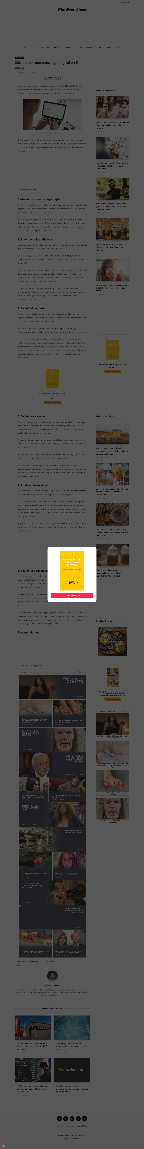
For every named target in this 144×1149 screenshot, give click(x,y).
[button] (94, 549)
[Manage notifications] (3, 1146)
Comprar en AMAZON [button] (72, 595)
